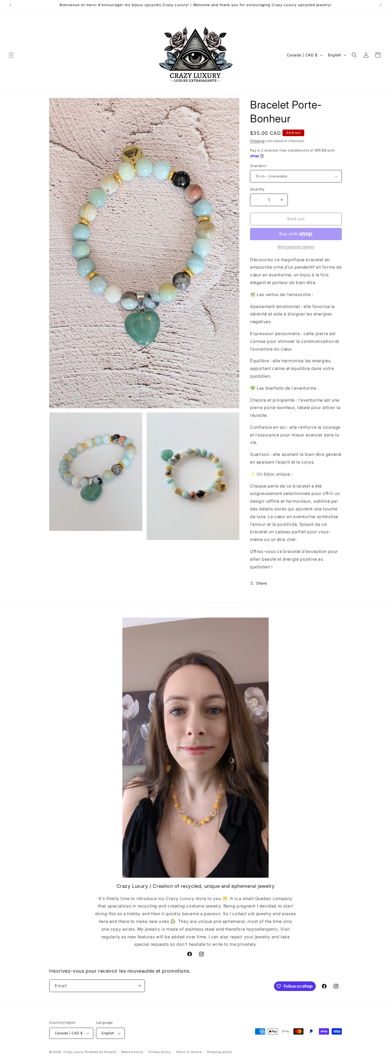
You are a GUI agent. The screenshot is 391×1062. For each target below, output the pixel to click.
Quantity (257, 189)
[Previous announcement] (10, 5)
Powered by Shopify (101, 1052)
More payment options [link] (296, 247)
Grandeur (258, 166)
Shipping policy (219, 1052)
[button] (11, 55)
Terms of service (189, 1052)
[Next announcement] (380, 5)
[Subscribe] (139, 986)
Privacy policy (160, 1052)
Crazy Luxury (73, 1052)
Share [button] (261, 583)
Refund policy (132, 1052)
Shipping (257, 141)
